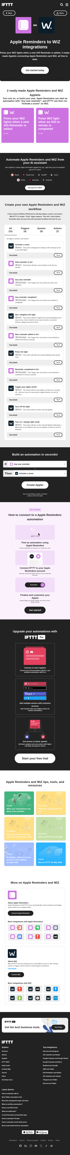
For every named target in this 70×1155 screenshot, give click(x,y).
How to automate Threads (11, 1118)
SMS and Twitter (48, 1069)
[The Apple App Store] (28, 1132)
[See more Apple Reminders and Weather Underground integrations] (52, 936)
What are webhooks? (9, 1111)
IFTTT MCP (5, 1062)
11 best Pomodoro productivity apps (14, 1115)
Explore (5, 1047)
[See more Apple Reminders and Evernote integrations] (34, 927)
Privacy (50, 1140)
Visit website (12, 968)
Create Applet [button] (35, 485)
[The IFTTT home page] (7, 4)
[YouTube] (36, 1146)
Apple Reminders (28, 41)
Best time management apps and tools (15, 1100)
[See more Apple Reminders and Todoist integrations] (16, 927)
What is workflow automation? (12, 1104)
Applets (4, 1058)
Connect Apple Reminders (20, 913)
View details (13, 255)
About (58, 1140)
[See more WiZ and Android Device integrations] (16, 998)
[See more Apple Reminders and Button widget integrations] (34, 936)
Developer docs (7, 1080)
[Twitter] (41, 1146)
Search (4, 1072)
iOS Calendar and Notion (51, 1055)
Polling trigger (21, 282)
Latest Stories (8, 1090)
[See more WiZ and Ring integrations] (52, 998)
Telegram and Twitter (50, 1080)
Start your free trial (35, 758)
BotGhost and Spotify (50, 1065)
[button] (67, 4)
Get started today (35, 70)
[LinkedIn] (25, 1146)
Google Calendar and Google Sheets (55, 1058)
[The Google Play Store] (42, 1132)
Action (19, 247)
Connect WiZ (15, 974)
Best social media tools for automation (15, 1125)
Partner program (32, 1140)
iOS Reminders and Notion (52, 1072)
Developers (13, 1140)
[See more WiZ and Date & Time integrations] (34, 998)
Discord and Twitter (49, 1083)
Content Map (6, 1069)
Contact (43, 1140)
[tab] (10, 230)
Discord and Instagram (51, 1051)
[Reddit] (51, 1146)
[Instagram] (30, 1146)
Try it (58, 255)
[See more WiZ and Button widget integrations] (16, 989)
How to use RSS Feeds (10, 1108)
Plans (4, 1076)
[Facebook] (20, 1146)
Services (5, 1051)
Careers (22, 1140)
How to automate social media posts (14, 1122)
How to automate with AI (10, 1093)
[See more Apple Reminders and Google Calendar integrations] (16, 936)
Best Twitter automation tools (12, 1097)
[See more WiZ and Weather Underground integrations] (34, 989)
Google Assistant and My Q (52, 1062)
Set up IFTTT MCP (35, 188)
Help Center (6, 1065)
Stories (4, 1055)
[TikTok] (46, 1146)
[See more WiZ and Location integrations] (52, 989)
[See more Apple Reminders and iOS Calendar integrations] (52, 927)
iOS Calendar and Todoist (52, 1076)
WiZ (56, 41)
